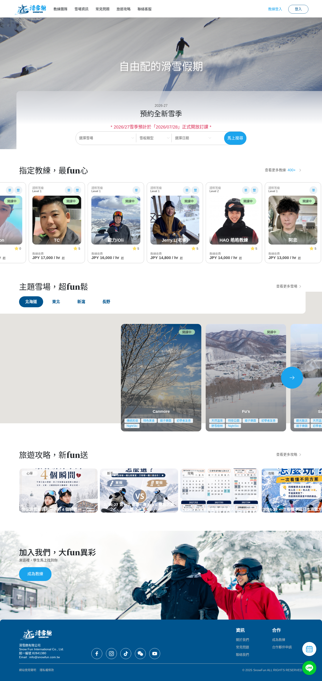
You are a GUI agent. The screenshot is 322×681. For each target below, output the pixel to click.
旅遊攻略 (124, 9)
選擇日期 (182, 138)
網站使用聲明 (27, 670)
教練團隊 (60, 9)
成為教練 (35, 574)
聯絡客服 (145, 9)
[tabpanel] (161, 377)
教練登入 (275, 9)
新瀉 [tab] (81, 302)
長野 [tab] (106, 302)
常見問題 (103, 9)
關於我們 (242, 640)
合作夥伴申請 (282, 647)
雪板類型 (147, 138)
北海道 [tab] (31, 302)
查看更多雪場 (286, 286)
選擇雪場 (86, 138)
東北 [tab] (56, 302)
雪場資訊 (81, 9)
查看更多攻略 (286, 454)
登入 (298, 9)
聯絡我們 (242, 654)
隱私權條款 (47, 670)
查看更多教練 (280, 170)
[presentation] (292, 378)
